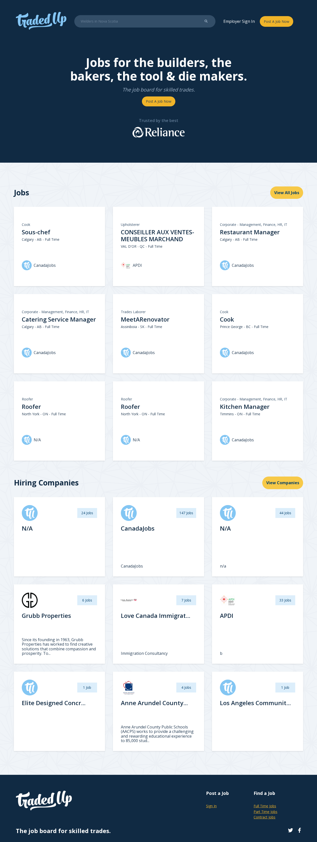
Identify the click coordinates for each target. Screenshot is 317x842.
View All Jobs (286, 192)
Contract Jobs (264, 817)
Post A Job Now (276, 21)
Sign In (211, 806)
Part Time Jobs (265, 811)
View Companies (282, 482)
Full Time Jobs (265, 806)
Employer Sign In (239, 21)
